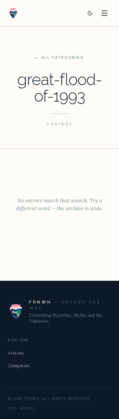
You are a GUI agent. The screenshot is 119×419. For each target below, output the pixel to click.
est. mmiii (21, 408)
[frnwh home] (13, 13)
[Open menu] (104, 13)
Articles (16, 353)
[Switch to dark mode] (90, 13)
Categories (18, 365)
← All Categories (59, 57)
